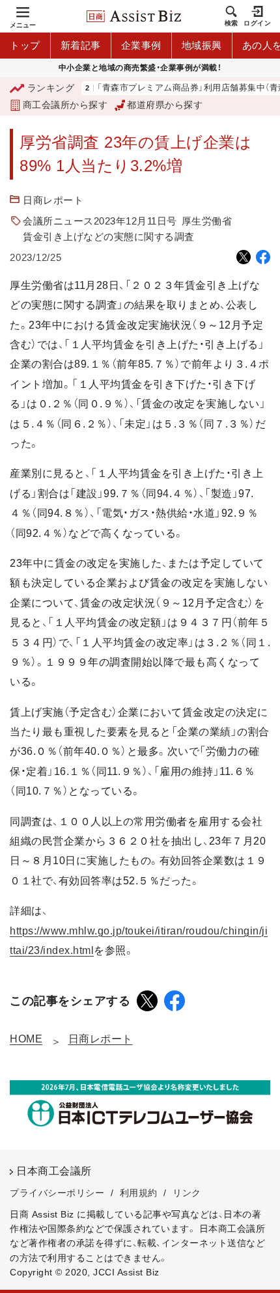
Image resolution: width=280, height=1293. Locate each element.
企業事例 (141, 45)
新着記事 (81, 45)
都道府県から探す (165, 105)
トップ (25, 45)
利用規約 (139, 1193)
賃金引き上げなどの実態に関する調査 (109, 236)
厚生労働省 (207, 220)
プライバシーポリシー (57, 1193)
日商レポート (53, 200)
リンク (187, 1193)
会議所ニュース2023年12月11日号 (100, 220)
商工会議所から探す (65, 105)
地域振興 (202, 45)
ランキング (50, 88)
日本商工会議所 (54, 1171)
